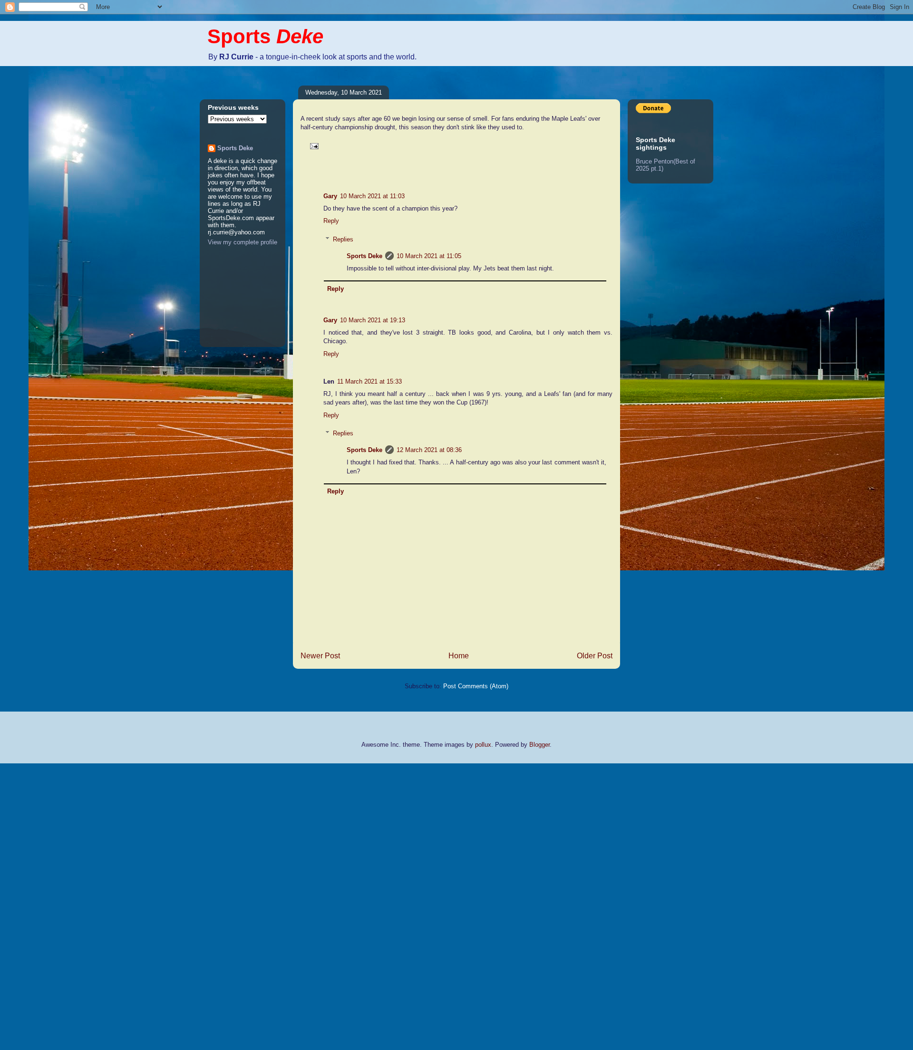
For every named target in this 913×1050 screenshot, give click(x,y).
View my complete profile (242, 242)
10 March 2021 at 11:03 (372, 196)
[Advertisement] (38, 905)
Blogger (539, 744)
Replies (343, 239)
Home (458, 656)
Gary (330, 196)
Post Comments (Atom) (475, 686)
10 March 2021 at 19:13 (372, 320)
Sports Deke (364, 256)
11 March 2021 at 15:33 (369, 381)
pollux (483, 744)
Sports (265, 36)
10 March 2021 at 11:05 (429, 256)
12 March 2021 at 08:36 (429, 449)
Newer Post (320, 656)
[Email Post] (313, 145)
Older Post (594, 656)
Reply (331, 220)
